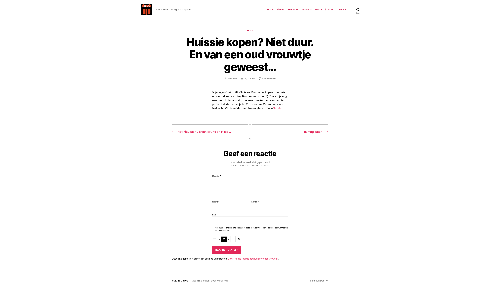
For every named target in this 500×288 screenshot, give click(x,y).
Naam (215, 202)
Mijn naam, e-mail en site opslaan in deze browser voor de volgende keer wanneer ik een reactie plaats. (251, 229)
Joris (235, 78)
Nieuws (281, 9)
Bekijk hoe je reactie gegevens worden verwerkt (253, 258)
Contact (342, 9)
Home (270, 9)
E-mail (255, 202)
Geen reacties (269, 78)
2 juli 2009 (250, 78)
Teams (291, 9)
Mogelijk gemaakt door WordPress (210, 280)
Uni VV (184, 280)
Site (214, 214)
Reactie (216, 176)
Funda (277, 108)
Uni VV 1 (250, 30)
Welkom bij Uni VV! (324, 9)
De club (305, 9)
